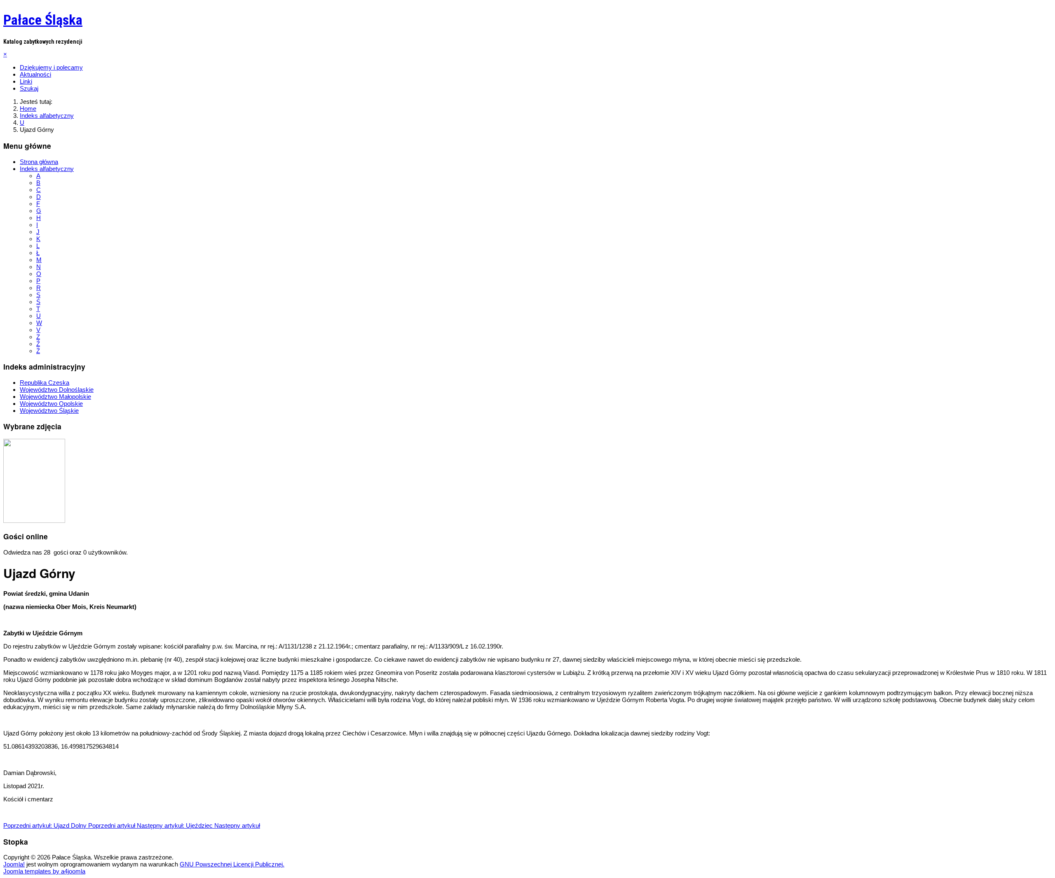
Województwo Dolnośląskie (57, 389)
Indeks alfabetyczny (47, 168)
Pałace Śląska (42, 20)
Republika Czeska (44, 382)
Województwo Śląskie (49, 410)
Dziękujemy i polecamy (51, 67)
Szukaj (29, 88)
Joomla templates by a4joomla (44, 871)
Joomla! (14, 864)
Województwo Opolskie (51, 403)
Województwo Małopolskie (55, 396)
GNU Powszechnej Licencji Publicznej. (232, 864)
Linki (26, 81)
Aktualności (35, 74)
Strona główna (39, 161)
